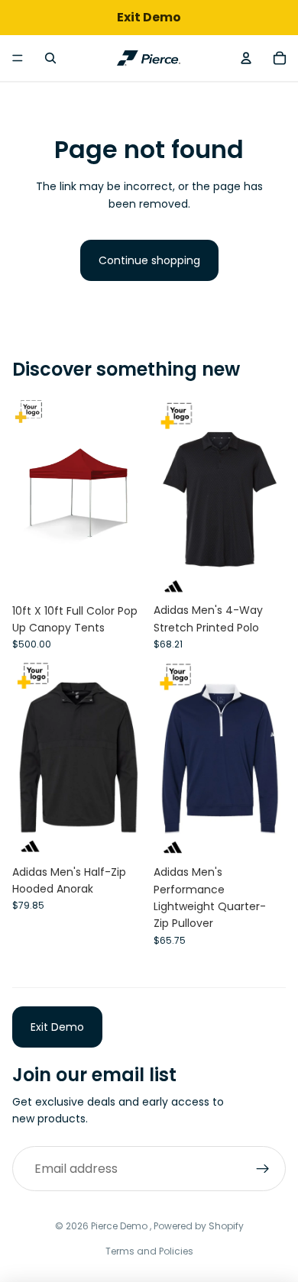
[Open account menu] (246, 58)
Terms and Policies (149, 1251)
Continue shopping (149, 260)
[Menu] (17, 58)
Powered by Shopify (199, 1225)
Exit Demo (57, 1027)
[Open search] (50, 58)
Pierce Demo (120, 1225)
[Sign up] (263, 1169)
